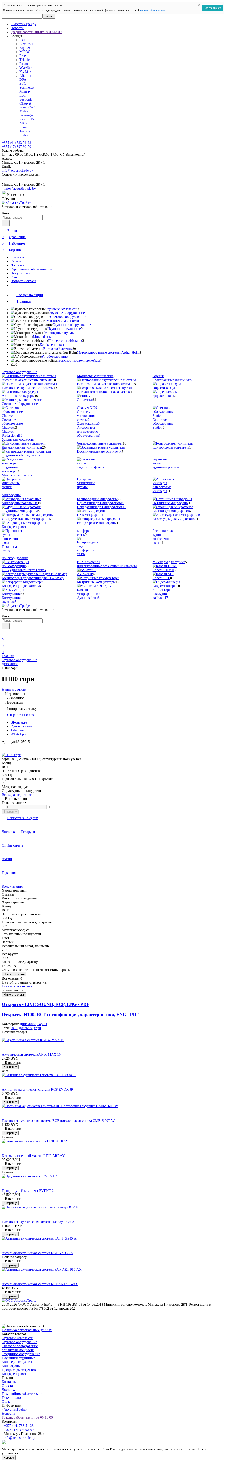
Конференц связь (52, 344)
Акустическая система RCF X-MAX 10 (31, 1054)
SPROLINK (28, 119)
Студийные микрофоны (20, 511)
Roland (24, 63)
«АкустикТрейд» (23, 24)
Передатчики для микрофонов (101, 507)
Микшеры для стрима (169, 562)
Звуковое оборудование (67, 313)
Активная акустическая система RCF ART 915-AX (40, 1284)
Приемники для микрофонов (100, 503)
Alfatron (25, 75)
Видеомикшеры (164, 586)
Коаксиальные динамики (172, 380)
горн (37, 1028)
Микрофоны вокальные (20, 503)
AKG (23, 123)
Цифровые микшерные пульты (86, 483)
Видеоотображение (57, 348)
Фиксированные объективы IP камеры (107, 566)
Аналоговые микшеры (162, 489)
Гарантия (9, 873)
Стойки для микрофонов (171, 511)
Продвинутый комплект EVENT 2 (28, 1191)
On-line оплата (12, 845)
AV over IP (85, 574)
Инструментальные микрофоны (26, 519)
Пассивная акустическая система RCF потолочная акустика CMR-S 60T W (58, 1120)
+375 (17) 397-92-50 (16, 146)
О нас (15, 277)
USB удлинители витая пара (24, 570)
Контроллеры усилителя (171, 447)
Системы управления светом (86, 415)
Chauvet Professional (12, 433)
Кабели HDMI (163, 570)
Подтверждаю (212, 7)
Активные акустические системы (27, 380)
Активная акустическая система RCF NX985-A (37, 1253)
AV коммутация (14, 566)
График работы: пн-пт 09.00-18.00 (36, 32)
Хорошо (9, 1457)
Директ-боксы (163, 396)
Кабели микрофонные (88, 592)
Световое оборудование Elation (163, 423)
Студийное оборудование (72, 325)
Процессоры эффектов (65, 340)
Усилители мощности (63, 321)
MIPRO (25, 52)
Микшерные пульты (59, 333)
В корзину (10, 811)
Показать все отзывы (17, 986)
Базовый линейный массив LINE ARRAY (33, 1155)
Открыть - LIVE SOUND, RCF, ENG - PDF (45, 1004)
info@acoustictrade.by (17, 170)
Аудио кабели (88, 598)
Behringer (26, 115)
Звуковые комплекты (61, 309)
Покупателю (20, 273)
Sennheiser (27, 87)
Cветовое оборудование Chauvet (12, 423)
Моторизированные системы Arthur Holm (108, 352)
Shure (23, 127)
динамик (25, 1028)
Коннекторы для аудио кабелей (162, 594)
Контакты (18, 257)
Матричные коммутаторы (96, 582)
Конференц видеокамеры (21, 586)
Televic (24, 60)
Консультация (12, 886)
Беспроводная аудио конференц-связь (163, 536)
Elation (24, 135)
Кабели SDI (161, 578)
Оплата (16, 261)
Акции (7, 859)
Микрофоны (42, 336)
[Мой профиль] (4, 633)
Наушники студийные (64, 329)
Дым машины (88, 423)
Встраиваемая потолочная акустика (104, 392)
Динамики (85, 400)
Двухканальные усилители (22, 447)
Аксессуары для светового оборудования (88, 431)
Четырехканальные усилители (100, 443)
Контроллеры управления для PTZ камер (33, 578)
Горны (158, 376)
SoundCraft (27, 107)
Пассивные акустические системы (28, 388)
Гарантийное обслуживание (32, 269)
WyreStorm (27, 67)
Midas (23, 111)
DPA (22, 79)
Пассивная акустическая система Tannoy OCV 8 (38, 1222)
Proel (23, 56)
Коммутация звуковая (11, 600)
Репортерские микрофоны (97, 523)
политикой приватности (153, 10)
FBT (22, 95)
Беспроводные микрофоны (97, 499)
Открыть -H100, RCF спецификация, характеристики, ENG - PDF (70, 1014)
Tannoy (24, 131)
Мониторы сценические (95, 376)
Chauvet (25, 103)
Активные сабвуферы (18, 396)
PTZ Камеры (88, 562)
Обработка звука (165, 388)
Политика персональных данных (27, 1330)
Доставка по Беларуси (18, 832)
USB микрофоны (90, 515)
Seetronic (25, 99)
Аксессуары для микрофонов (174, 519)
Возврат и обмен (23, 281)
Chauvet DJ (87, 408)
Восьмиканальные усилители (99, 451)
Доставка (17, 265)
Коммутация (11, 594)
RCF (22, 40)
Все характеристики (17, 795)
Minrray (25, 91)
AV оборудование (54, 356)
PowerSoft (26, 44)
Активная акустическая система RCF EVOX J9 (37, 1089)
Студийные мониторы (10, 469)
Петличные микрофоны (170, 503)
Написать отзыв (14, 974)
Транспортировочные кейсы (78, 360)
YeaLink (25, 71)
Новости (17, 28)
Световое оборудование (68, 317)
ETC (22, 83)
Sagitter (24, 48)
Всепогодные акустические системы (104, 384)
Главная (8, 656)
